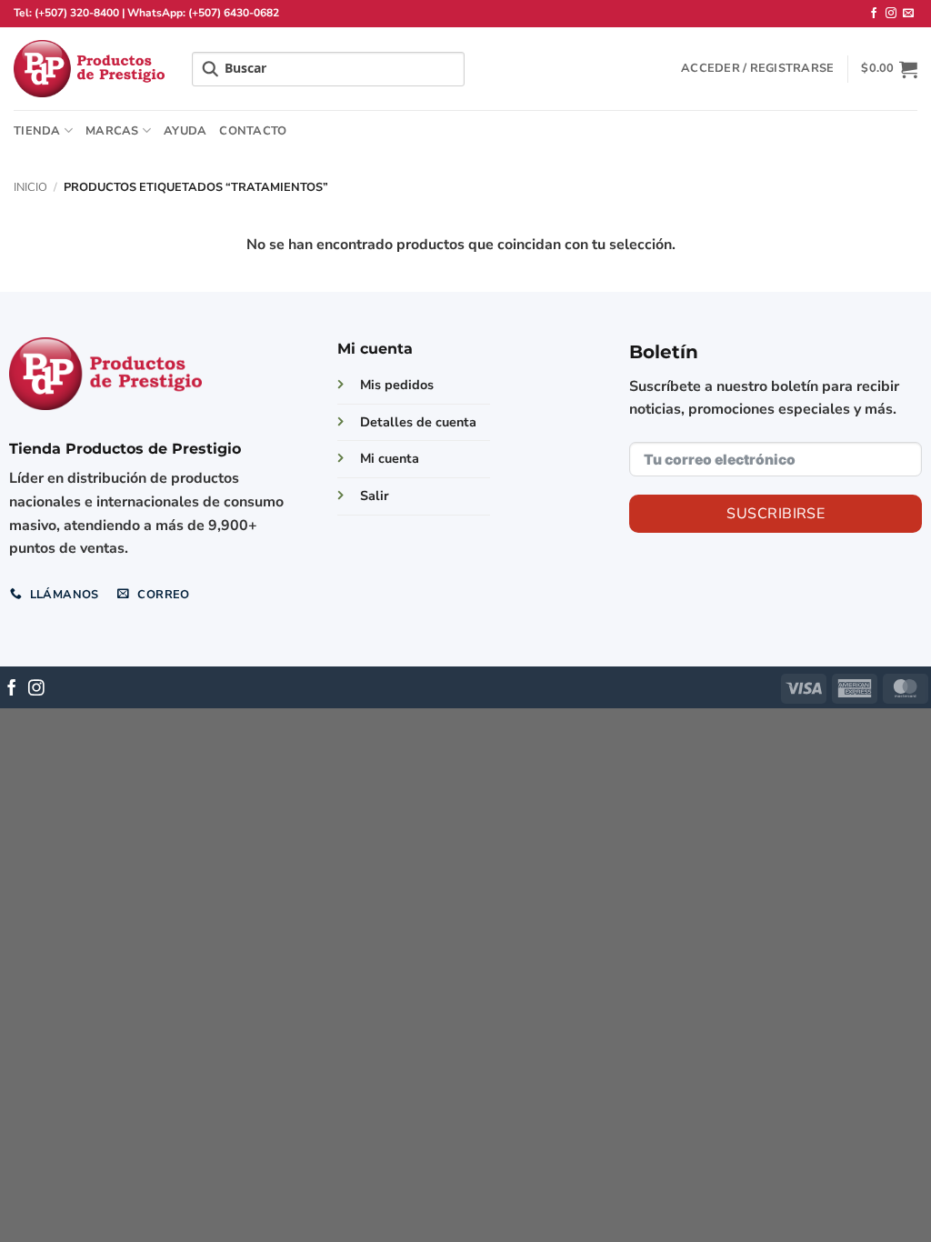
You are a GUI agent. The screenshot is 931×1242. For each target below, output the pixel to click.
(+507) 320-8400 (77, 12)
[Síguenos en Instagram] (891, 13)
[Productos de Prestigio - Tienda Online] (89, 68)
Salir (374, 495)
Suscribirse (775, 514)
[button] (757, 68)
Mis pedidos (397, 385)
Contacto (252, 131)
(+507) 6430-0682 (233, 12)
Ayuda (185, 131)
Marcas (112, 131)
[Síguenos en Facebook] (873, 13)
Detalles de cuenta (418, 422)
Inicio (30, 187)
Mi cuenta (389, 458)
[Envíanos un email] (908, 13)
